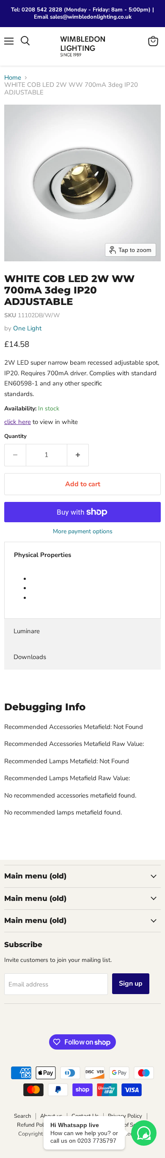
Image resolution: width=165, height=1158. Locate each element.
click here (17, 422)
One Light (27, 328)
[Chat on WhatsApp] (144, 1133)
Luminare (27, 631)
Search (22, 1116)
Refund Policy (34, 1125)
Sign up (131, 983)
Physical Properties (42, 555)
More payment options (83, 531)
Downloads (30, 657)
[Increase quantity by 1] (78, 455)
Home (12, 77)
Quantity (15, 436)
